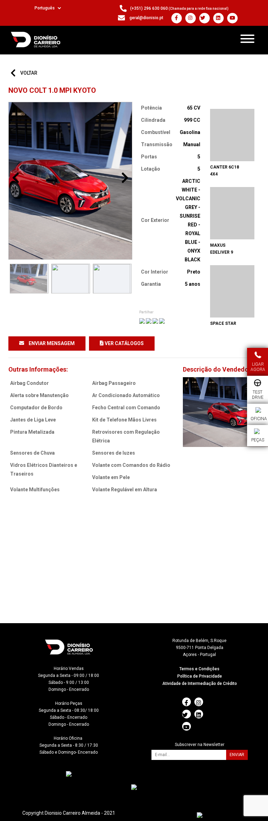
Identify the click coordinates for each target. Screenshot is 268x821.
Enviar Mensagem (51, 343)
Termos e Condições (199, 668)
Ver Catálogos (124, 343)
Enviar (237, 754)
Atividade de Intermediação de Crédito (199, 683)
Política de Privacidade (199, 676)
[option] (70, 180)
